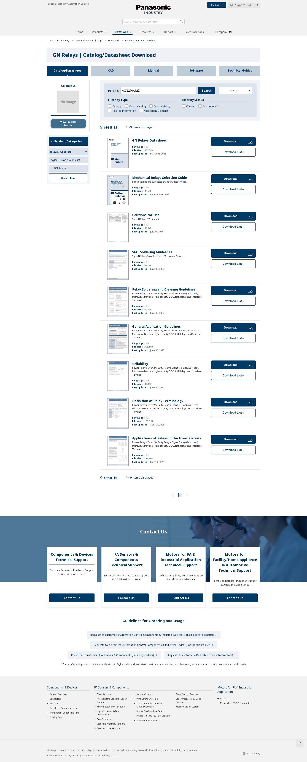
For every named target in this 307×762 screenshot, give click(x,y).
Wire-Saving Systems (147, 698)
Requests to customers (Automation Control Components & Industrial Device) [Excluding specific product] (152, 634)
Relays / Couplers (58, 694)
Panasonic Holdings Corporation (180, 750)
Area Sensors (104, 719)
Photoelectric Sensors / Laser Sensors (112, 700)
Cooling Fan (56, 717)
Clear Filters (68, 178)
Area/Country (253, 753)
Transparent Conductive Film (64, 712)
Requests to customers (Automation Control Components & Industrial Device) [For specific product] (152, 645)
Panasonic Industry (59, 40)
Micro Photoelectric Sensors (111, 706)
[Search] (181, 21)
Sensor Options (144, 694)
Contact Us (216, 5)
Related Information (124, 110)
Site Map (51, 750)
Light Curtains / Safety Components (108, 713)
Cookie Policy (102, 750)
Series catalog (162, 106)
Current (190, 106)
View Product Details (68, 123)
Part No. (113, 90)
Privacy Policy (84, 750)
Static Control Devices (187, 694)
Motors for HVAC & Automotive (236, 703)
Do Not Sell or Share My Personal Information (136, 750)
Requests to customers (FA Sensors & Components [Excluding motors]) (113, 655)
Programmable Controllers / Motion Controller (150, 705)
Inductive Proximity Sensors (111, 723)
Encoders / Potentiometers (63, 708)
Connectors (55, 698)
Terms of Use (67, 750)
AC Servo (224, 698)
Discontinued (210, 106)
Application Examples (156, 110)
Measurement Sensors (148, 720)
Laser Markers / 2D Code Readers (188, 700)
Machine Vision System (187, 706)
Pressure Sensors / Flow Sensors (153, 715)
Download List (233, 152)
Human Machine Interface (149, 711)
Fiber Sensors (104, 694)
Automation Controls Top (89, 40)
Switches (54, 703)
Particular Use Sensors (108, 728)
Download (121, 32)
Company (221, 32)
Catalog (117, 106)
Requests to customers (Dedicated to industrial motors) (200, 655)
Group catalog (137, 106)
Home (79, 32)
